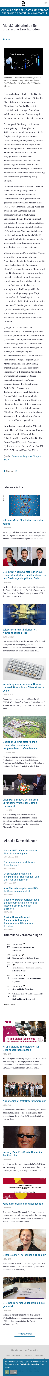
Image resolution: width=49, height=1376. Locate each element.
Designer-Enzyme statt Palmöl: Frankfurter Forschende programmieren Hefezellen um (20, 745)
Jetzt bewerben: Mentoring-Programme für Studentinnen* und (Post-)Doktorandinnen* (21, 876)
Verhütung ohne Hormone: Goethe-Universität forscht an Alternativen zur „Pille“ (24, 687)
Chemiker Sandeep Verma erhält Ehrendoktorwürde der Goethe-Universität (21, 803)
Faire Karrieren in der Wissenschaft (23, 1203)
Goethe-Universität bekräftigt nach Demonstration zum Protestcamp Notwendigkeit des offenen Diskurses (21, 904)
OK (7, 1372)
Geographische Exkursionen (23, 989)
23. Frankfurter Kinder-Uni (23, 999)
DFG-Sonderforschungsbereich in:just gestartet (24, 1304)
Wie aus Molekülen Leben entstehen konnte (23, 522)
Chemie (9, 470)
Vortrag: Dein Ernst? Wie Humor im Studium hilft (22, 1153)
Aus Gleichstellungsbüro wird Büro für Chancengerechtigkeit (21, 890)
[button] (24, 1334)
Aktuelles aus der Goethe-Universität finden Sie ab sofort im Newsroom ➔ (24, 11)
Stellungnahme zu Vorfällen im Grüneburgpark (19, 863)
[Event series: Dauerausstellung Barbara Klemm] (23, 955)
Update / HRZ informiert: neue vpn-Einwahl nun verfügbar (21, 852)
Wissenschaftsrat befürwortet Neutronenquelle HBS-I (19, 631)
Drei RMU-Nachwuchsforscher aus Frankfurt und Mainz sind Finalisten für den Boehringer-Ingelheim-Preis (24, 575)
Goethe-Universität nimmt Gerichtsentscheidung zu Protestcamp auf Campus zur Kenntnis (18, 922)
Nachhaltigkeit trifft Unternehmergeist (24, 1101)
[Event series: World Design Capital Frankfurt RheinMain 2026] (14, 965)
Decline (13, 1372)
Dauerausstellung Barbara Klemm (25, 958)
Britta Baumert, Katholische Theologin (24, 1255)
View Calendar (9, 1004)
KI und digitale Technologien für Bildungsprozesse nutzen (21, 1048)
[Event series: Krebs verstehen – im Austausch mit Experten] (24, 975)
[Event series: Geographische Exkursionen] (24, 986)
